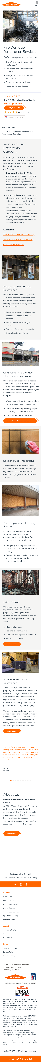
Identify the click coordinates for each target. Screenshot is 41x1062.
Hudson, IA (29, 132)
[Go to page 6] (23, 780)
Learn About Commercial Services (20, 421)
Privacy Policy (8, 952)
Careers (6, 934)
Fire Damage (8, 901)
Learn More (11, 644)
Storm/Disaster (9, 908)
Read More (11, 834)
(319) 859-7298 (14, 108)
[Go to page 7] (25, 780)
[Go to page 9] (30, 780)
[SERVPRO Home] (11, 4)
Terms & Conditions (10, 948)
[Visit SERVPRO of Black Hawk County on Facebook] (26, 884)
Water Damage (9, 897)
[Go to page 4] (18, 780)
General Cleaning (10, 919)
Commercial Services (13, 244)
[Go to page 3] (16, 780)
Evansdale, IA (18, 134)
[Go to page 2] (13, 780)
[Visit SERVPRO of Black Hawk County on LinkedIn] (15, 884)
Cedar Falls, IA (7, 132)
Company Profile (9, 930)
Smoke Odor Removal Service (17, 239)
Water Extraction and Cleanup (18, 234)
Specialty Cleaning (10, 916)
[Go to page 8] (28, 780)
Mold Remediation (10, 904)
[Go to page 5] (20, 780)
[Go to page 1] (11, 780)
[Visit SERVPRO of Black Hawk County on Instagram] (20, 884)
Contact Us (7, 938)
